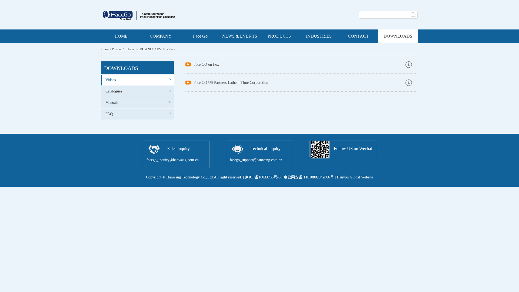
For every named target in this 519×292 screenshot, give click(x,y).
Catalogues (138, 91)
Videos (138, 79)
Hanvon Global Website (355, 177)
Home (130, 49)
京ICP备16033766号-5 (263, 177)
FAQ (138, 113)
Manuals (138, 102)
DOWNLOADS (150, 49)
